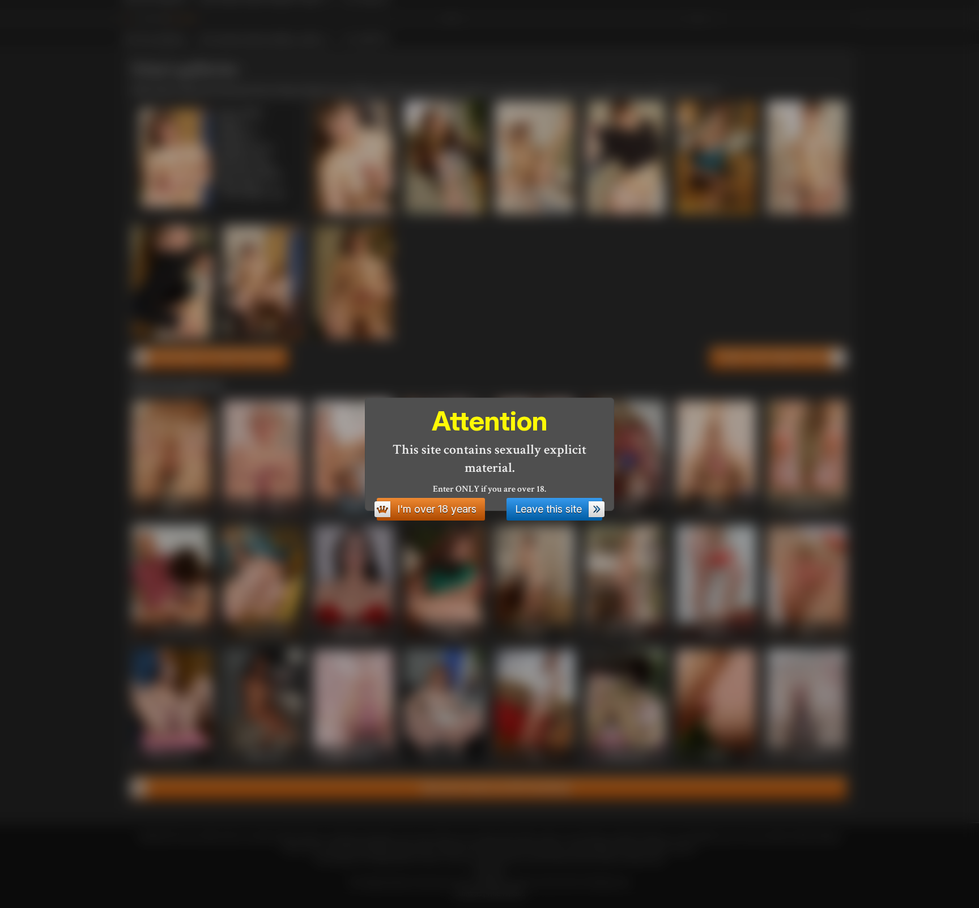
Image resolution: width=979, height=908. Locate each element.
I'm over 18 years (436, 509)
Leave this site (548, 509)
